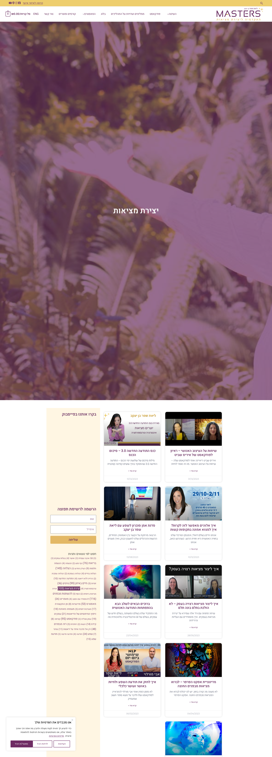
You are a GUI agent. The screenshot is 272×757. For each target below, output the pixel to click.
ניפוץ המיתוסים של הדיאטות (79, 614)
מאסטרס (88, 604)
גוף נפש (77, 563)
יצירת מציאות (69, 588)
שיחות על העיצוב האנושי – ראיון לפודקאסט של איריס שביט (193, 452)
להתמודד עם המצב (79, 599)
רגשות (82, 624)
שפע (88, 634)
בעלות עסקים (58, 558)
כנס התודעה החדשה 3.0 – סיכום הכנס (132, 452)
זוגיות (92, 583)
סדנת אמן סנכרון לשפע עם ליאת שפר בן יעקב (132, 527)
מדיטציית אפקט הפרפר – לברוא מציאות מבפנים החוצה (193, 684)
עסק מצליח (84, 619)
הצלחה (63, 568)
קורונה (55, 619)
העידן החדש (78, 568)
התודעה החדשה (64, 578)
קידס (91, 624)
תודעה (77, 634)
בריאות (89, 563)
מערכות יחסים (83, 609)
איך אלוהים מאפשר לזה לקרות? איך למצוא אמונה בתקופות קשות (193, 527)
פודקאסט (69, 619)
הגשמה (67, 563)
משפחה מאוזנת (64, 609)
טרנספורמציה (88, 588)
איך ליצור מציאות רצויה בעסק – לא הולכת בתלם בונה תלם (193, 605)
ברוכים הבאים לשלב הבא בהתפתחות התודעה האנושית (132, 605)
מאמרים (61, 599)
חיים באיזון (78, 583)
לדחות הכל (42, 744)
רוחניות (72, 624)
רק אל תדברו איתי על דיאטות (75, 629)
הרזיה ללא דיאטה (83, 578)
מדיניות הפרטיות (56, 736)
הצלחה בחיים (88, 573)
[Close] (72, 720)
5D (93, 558)
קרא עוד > (194, 470)
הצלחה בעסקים (73, 573)
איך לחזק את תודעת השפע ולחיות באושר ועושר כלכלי (132, 684)
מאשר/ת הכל (21, 744)
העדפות (62, 744)
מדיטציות (74, 604)
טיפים (63, 583)
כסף (76, 593)
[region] (41, 734)
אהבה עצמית (82, 558)
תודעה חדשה (65, 634)
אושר (70, 558)
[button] (261, 3)
